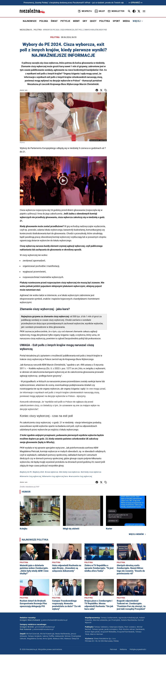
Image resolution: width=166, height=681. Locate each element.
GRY (85, 21)
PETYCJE (65, 21)
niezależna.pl (26, 30)
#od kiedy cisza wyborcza (91, 472)
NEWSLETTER (118, 11)
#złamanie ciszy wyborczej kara (55, 476)
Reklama (123, 649)
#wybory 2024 (38, 472)
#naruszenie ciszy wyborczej (80, 476)
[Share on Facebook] (97, 90)
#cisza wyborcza (51, 472)
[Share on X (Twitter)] (101, 90)
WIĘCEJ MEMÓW (136, 534)
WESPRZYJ (87, 11)
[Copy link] (105, 90)
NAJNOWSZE (29, 21)
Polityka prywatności (138, 649)
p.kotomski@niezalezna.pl (43, 629)
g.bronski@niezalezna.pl (45, 627)
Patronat (113, 649)
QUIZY (93, 21)
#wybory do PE (26, 472)
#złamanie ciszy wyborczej (30, 476)
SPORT (116, 21)
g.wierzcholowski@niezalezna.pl (54, 620)
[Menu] (144, 11)
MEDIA (126, 21)
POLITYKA (104, 21)
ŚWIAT (54, 21)
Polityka (38, 30)
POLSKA (43, 21)
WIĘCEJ (137, 21)
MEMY (76, 21)
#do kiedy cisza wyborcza (69, 472)
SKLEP (102, 11)
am (26, 90)
